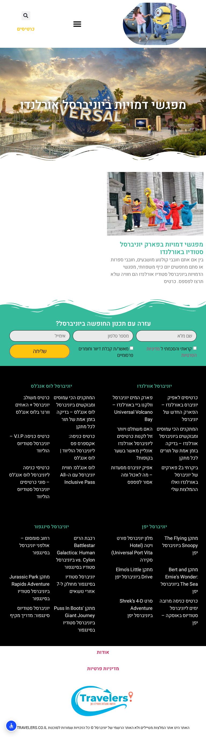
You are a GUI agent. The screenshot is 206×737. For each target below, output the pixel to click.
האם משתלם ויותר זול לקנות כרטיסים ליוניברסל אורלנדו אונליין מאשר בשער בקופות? (133, 444)
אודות (103, 652)
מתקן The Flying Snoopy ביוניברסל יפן (180, 545)
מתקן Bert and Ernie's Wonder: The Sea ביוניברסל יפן (179, 580)
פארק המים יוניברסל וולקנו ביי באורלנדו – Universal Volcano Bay (132, 408)
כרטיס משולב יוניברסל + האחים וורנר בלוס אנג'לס (32, 405)
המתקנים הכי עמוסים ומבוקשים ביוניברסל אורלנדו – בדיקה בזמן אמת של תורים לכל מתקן (177, 444)
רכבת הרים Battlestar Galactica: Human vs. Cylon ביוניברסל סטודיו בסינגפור (75, 553)
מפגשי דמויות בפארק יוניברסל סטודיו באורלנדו (161, 248)
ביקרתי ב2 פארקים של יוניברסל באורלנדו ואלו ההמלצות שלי (179, 478)
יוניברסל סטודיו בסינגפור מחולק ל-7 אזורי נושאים (76, 584)
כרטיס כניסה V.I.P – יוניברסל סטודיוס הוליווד (30, 443)
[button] (77, 23)
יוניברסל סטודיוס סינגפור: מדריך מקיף (30, 612)
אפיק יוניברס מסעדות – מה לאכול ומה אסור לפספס (132, 475)
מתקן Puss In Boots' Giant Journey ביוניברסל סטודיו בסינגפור (74, 619)
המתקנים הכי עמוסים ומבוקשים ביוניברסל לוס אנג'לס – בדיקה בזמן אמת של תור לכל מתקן (74, 412)
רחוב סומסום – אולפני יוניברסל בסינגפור (34, 545)
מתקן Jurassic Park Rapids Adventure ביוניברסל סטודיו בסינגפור (29, 587)
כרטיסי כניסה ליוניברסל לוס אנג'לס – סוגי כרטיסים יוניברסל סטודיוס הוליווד (29, 482)
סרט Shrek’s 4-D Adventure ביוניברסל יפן (136, 608)
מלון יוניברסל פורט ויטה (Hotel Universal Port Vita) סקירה (132, 549)
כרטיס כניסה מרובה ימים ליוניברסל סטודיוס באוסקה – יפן (179, 611)
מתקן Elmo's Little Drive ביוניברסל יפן (134, 573)
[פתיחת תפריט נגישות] (11, 726)
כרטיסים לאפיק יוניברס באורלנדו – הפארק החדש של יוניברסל (179, 408)
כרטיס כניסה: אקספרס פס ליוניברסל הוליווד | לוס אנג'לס (77, 447)
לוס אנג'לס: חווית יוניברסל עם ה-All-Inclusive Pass (77, 475)
